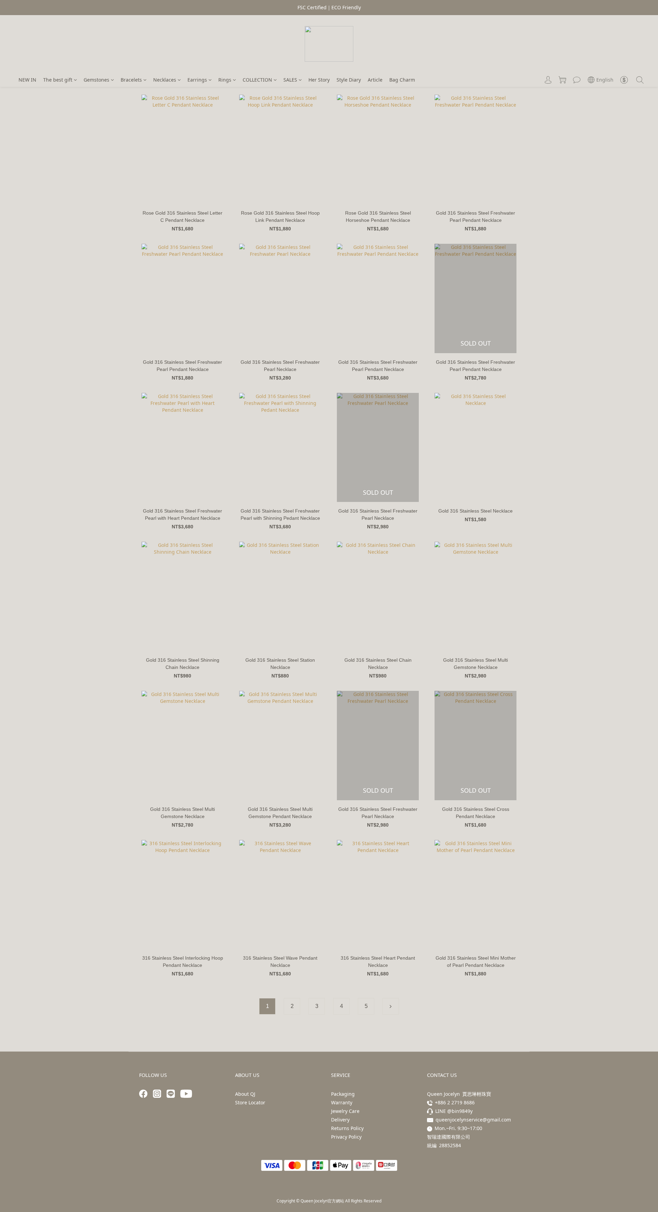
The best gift (57, 79)
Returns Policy (347, 1128)
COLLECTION (257, 79)
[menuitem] (267, 1006)
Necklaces (164, 79)
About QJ (245, 1094)
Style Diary (349, 79)
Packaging (343, 1094)
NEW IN (27, 79)
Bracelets (131, 79)
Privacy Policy (346, 1136)
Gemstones (96, 79)
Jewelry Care (345, 1111)
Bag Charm (402, 79)
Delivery (340, 1119)
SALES (290, 79)
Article (375, 79)
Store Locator (250, 1102)
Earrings (197, 79)
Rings (224, 79)
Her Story (319, 79)
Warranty (341, 1102)
